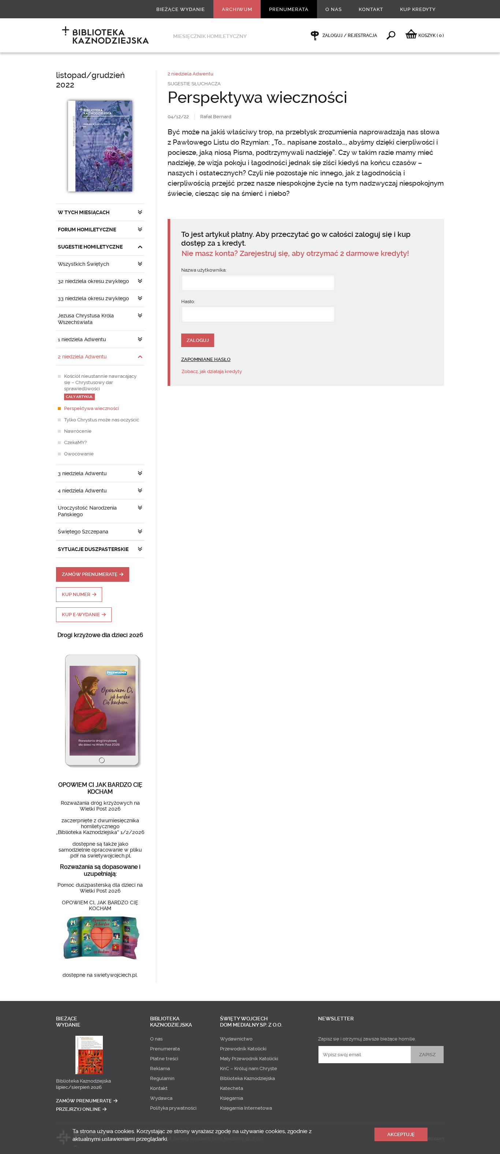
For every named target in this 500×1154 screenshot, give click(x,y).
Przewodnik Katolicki (243, 1048)
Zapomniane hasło (206, 359)
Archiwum (237, 9)
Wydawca (161, 1098)
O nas (333, 9)
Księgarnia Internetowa (246, 1108)
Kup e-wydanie (81, 614)
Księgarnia (231, 1098)
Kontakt (371, 9)
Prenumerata (289, 9)
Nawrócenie (78, 431)
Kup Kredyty (418, 9)
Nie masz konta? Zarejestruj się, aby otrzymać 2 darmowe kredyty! (295, 253)
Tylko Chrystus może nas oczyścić (101, 419)
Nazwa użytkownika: (204, 270)
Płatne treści (164, 1058)
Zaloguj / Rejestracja (349, 35)
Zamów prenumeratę (89, 574)
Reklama (160, 1068)
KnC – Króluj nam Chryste (248, 1068)
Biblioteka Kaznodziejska (83, 1081)
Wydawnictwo (236, 1039)
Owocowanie (79, 454)
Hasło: (188, 301)
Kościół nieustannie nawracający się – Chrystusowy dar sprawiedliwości (100, 386)
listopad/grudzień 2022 (90, 80)
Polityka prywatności (173, 1108)
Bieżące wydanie (180, 9)
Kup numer (76, 594)
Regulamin (162, 1078)
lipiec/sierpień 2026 (79, 1087)
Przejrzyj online (78, 1109)
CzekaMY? (75, 442)
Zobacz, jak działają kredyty (212, 371)
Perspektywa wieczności (91, 408)
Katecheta (231, 1088)
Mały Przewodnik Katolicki (249, 1058)
